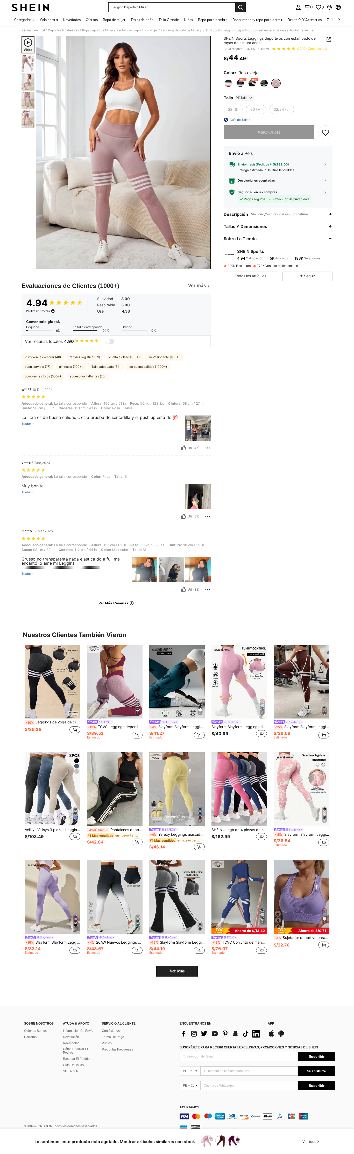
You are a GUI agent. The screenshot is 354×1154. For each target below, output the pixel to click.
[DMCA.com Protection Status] (195, 1126)
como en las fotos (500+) (43, 376)
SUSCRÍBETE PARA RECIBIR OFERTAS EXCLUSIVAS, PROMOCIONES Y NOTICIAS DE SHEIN (249, 1047)
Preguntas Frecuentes (117, 1049)
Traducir (27, 424)
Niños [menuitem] (188, 20)
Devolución (71, 1037)
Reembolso (71, 1043)
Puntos (107, 1043)
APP (271, 1023)
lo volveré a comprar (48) (43, 357)
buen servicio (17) (37, 367)
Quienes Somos (35, 1031)
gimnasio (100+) (71, 367)
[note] (239, 931)
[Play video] (123, 153)
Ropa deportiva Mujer (97, 30)
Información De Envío (78, 1031)
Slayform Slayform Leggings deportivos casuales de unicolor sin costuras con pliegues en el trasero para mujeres (53, 942)
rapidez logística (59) (85, 357)
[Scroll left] (333, 20)
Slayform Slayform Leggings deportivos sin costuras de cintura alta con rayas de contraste (302, 727)
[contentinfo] (257, 1116)
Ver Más (177, 971)
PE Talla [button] (241, 98)
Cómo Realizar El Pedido (75, 1050)
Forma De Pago (113, 1037)
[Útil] (183, 448)
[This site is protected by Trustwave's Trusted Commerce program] (183, 1126)
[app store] (271, 1036)
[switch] (109, 341)
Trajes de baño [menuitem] (142, 20)
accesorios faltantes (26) (87, 376)
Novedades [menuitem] (72, 20)
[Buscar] (240, 7)
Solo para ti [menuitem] (49, 20)
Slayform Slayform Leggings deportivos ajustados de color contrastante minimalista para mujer (302, 834)
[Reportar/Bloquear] (207, 448)
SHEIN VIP (70, 1071)
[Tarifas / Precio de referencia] (247, 59)
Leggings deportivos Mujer (180, 30)
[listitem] (52, 694)
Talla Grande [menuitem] (169, 20)
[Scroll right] (339, 20)
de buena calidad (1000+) (148, 367)
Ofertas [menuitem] (92, 20)
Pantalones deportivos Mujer (137, 30)
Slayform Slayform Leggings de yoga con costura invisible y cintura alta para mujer (239, 727)
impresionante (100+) (164, 357)
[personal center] (298, 7)
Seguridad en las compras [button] (257, 192)
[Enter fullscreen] (205, 265)
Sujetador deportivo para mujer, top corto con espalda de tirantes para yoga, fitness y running (302, 938)
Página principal (33, 30)
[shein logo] (30, 7)
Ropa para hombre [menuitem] (212, 20)
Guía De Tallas (73, 1065)
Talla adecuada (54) (106, 367)
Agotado (268, 132)
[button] (329, 7)
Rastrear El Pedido (76, 1059)
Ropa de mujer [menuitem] (114, 20)
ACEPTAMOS (189, 1107)
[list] (221, 1034)
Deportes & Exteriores (63, 30)
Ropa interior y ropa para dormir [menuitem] (257, 20)
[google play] (281, 1036)
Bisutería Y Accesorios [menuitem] (305, 20)
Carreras (30, 1037)
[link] (308, 7)
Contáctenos (111, 1031)
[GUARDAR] (325, 132)
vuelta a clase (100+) (124, 357)
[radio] (228, 83)
